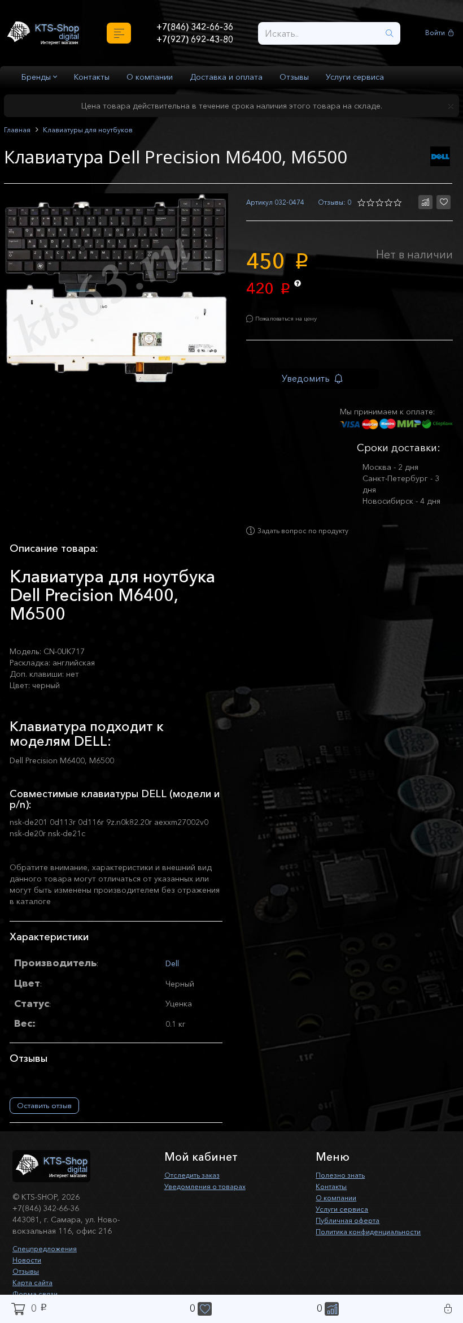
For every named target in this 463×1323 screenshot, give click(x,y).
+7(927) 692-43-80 (194, 40)
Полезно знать (344, 1186)
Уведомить (315, 384)
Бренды (37, 77)
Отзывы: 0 (332, 202)
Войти (436, 33)
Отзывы (294, 77)
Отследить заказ (196, 1186)
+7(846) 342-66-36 (194, 26)
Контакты (92, 77)
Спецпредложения (48, 1259)
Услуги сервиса (355, 77)
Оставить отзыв (44, 1116)
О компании (149, 77)
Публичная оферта (351, 1231)
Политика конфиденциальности (376, 1242)
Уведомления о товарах (210, 1197)
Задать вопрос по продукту (312, 542)
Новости (28, 1270)
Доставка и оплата (226, 77)
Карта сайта (35, 1293)
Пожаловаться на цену (295, 322)
